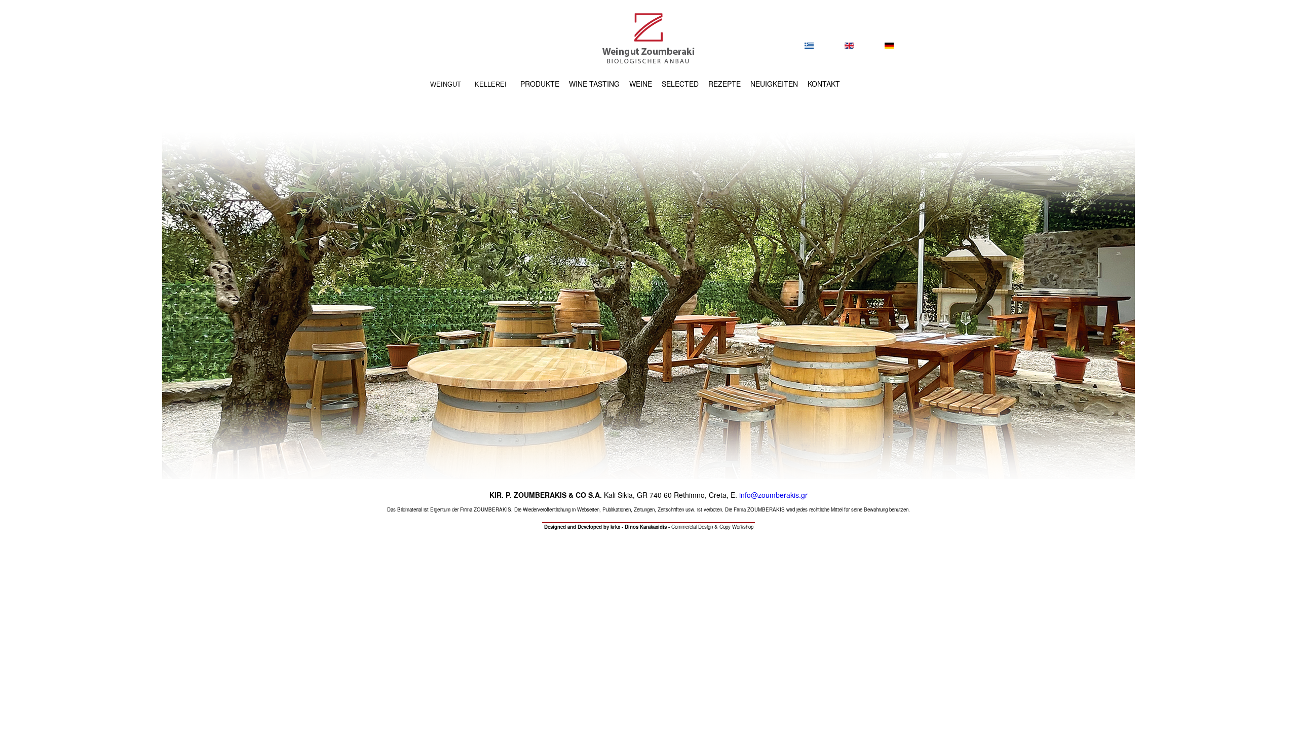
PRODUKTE (539, 84)
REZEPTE (724, 84)
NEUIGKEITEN (774, 84)
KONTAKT (824, 84)
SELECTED (680, 84)
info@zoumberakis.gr (773, 495)
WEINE (640, 84)
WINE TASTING (594, 84)
